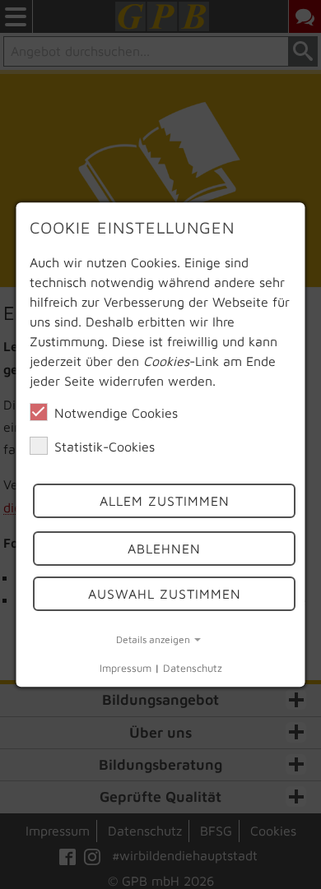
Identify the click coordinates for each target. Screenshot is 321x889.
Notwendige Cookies (116, 412)
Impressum (125, 669)
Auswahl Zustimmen (163, 593)
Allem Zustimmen (164, 500)
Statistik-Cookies (104, 446)
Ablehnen (164, 549)
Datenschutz (192, 669)
